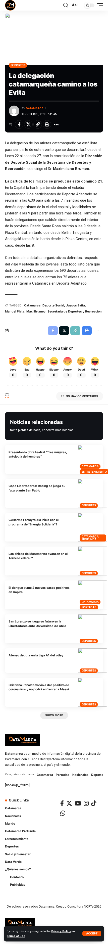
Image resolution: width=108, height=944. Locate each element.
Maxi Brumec (35, 311)
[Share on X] (28, 124)
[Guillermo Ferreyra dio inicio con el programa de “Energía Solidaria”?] (93, 527)
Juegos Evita (75, 305)
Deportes (18, 65)
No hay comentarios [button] (82, 396)
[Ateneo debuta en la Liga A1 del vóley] (93, 660)
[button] (91, 933)
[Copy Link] (37, 124)
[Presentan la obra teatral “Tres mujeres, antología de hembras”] (93, 459)
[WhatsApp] (63, 813)
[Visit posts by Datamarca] (14, 111)
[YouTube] (77, 803)
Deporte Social (53, 305)
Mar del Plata (14, 311)
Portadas (89, 607)
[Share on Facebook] (19, 124)
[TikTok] (93, 803)
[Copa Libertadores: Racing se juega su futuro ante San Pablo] (93, 493)
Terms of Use (16, 936)
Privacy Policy (61, 931)
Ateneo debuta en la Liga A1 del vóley (36, 655)
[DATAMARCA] (10, 5)
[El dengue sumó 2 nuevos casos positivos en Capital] (93, 594)
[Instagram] (86, 803)
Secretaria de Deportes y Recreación (74, 311)
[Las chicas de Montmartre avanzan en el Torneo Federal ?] (93, 561)
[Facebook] (62, 803)
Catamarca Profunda (90, 538)
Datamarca (34, 108)
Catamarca (32, 305)
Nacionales (80, 775)
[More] (56, 124)
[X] (69, 803)
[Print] (47, 124)
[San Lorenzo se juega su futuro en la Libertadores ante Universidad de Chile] (93, 628)
